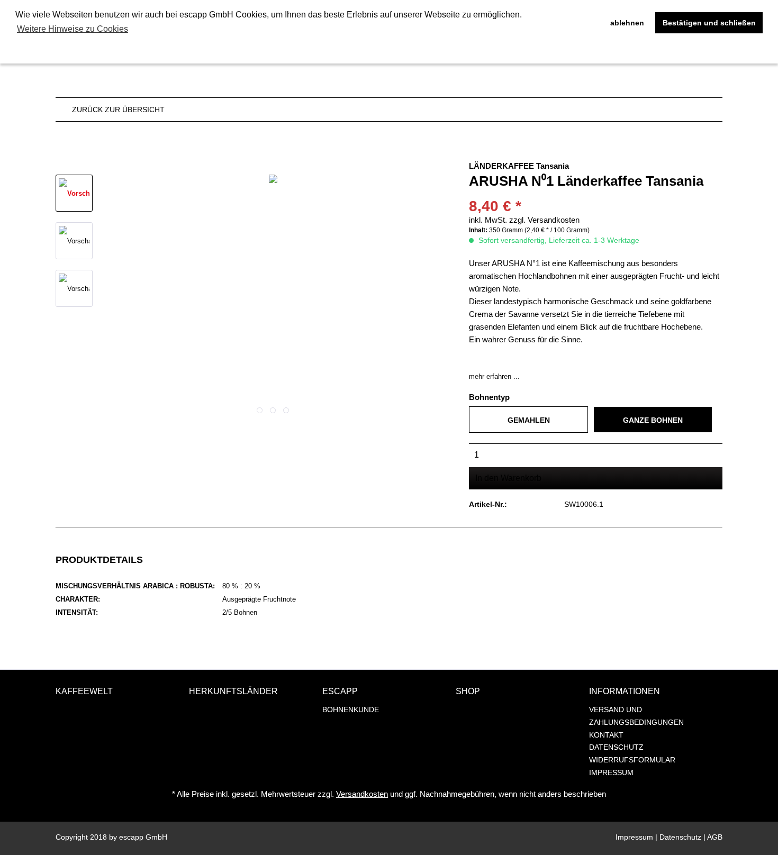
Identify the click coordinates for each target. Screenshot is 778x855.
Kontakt (606, 735)
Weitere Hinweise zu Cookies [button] (72, 28)
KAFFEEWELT (84, 691)
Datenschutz (616, 747)
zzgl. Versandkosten (544, 219)
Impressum (611, 772)
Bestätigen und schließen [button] (709, 23)
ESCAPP (340, 691)
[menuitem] (386, 710)
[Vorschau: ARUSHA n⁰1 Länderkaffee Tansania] (74, 193)
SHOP (468, 691)
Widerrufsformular (632, 760)
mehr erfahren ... (494, 376)
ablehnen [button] (627, 23)
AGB (714, 837)
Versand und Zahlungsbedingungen (636, 715)
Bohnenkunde (350, 709)
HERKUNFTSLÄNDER (233, 691)
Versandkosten (362, 793)
